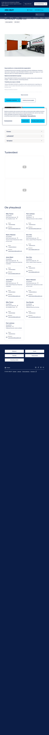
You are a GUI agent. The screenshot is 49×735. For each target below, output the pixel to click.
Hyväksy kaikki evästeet (37, 121)
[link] (40, 3)
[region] (24, 116)
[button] (28, 3)
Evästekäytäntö (23, 116)
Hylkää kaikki (25, 121)
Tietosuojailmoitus (31, 116)
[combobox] (39, 14)
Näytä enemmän (24, 94)
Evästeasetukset (8, 120)
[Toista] (24, 167)
